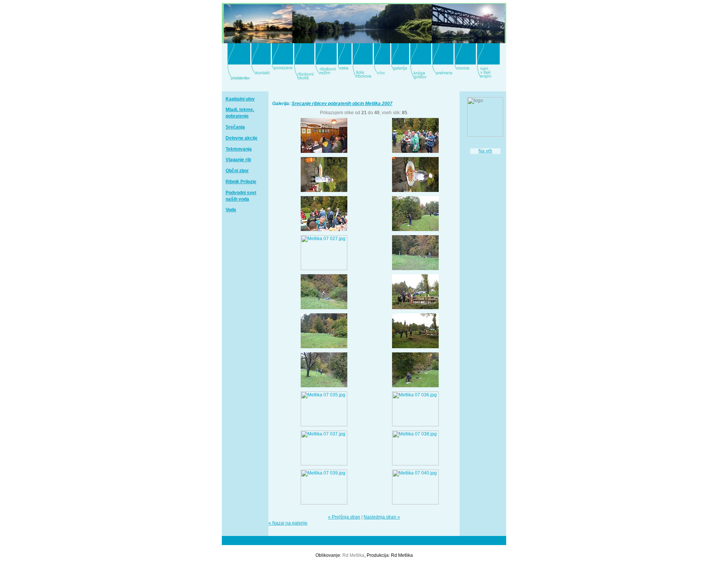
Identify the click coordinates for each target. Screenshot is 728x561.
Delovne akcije (241, 138)
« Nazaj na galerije (288, 523)
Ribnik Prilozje (241, 181)
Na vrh (485, 151)
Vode (231, 209)
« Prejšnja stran (344, 517)
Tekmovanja (239, 149)
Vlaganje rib (238, 159)
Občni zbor (237, 170)
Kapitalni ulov (240, 99)
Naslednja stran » (382, 517)
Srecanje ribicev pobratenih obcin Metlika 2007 (342, 103)
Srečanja (235, 127)
